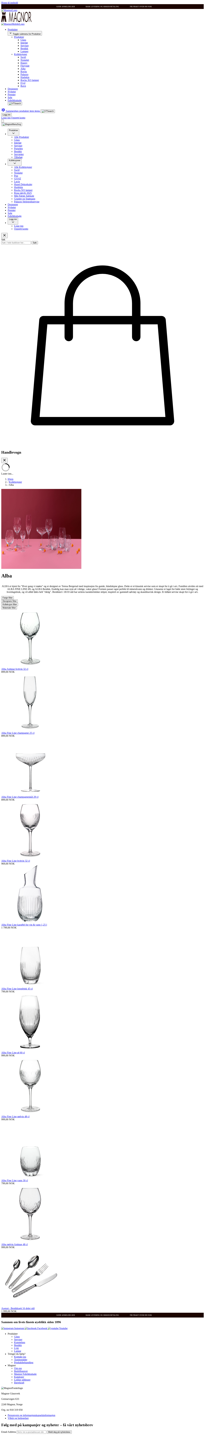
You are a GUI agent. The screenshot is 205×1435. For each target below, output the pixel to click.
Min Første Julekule (24, 196)
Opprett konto (18, 117)
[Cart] (2, 121)
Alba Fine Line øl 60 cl (13, 1052)
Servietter (19, 154)
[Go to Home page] (9, 10)
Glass (23, 40)
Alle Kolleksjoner (23, 167)
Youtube (63, 1328)
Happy (23, 63)
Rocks (23, 71)
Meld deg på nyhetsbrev (59, 1432)
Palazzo (24, 74)
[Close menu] (4, 235)
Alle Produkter (21, 137)
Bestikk (24, 48)
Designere (13, 88)
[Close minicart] (4, 460)
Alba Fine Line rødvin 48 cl (15, 1116)
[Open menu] (11, 124)
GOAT (17, 178)
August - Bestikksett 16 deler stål (18, 1308)
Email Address (9, 1432)
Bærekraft (19, 1382)
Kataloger (19, 1377)
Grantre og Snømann (24, 198)
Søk (35, 243)
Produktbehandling (23, 1362)
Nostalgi (24, 60)
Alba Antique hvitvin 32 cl (14, 669)
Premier (12, 94)
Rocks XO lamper (29, 80)
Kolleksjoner (20, 54)
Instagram (19, 1328)
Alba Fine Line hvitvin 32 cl (15, 860)
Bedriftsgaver (21, 1371)
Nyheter (12, 91)
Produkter (13, 29)
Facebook (42, 1328)
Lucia (17, 181)
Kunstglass (19, 1342)
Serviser (24, 45)
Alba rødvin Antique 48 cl (14, 1244)
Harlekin (24, 77)
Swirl (23, 57)
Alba (22, 68)
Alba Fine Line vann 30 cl (14, 1180)
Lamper (24, 51)
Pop (16, 175)
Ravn (23, 86)
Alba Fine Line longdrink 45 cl (17, 988)
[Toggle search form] (15, 103)
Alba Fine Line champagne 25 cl (17, 733)
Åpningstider (20, 1359)
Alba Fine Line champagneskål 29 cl (19, 796)
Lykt (16, 1348)
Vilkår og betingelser (18, 1418)
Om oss (18, 1368)
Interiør (24, 42)
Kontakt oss (20, 1356)
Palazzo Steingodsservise (26, 201)
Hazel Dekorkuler (23, 184)
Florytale (24, 65)
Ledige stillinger (22, 1379)
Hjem (10, 479)
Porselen (18, 148)
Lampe (17, 1351)
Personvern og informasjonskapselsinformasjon (31, 1415)
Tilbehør (18, 157)
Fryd (22, 83)
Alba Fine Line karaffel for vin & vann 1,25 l (24, 924)
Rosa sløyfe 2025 (23, 193)
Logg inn (6, 114)
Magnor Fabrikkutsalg (25, 1374)
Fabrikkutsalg (14, 100)
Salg (10, 97)
